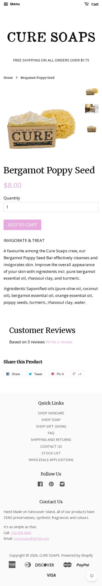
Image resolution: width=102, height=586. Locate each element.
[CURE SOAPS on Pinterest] (51, 485)
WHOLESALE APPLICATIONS (51, 459)
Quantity (12, 198)
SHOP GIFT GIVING (51, 426)
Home (8, 77)
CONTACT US (51, 446)
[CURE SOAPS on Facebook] (40, 485)
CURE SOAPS (49, 555)
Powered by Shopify (77, 555)
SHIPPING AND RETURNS (51, 439)
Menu (14, 4)
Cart (94, 4)
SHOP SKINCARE (51, 413)
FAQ (51, 433)
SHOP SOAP (51, 419)
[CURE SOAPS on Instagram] (62, 485)
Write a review (59, 342)
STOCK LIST (51, 453)
